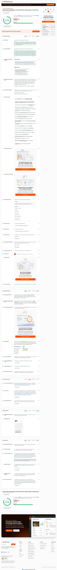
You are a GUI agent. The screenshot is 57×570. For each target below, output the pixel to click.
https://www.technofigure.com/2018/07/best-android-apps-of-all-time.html (21, 10)
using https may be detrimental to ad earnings (24, 394)
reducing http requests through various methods (27, 342)
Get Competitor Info (25, 194)
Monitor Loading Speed (25, 336)
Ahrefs (52, 543)
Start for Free (48, 21)
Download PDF (6, 494)
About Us (20, 551)
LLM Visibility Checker (31, 551)
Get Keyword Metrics (25, 169)
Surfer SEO (53, 551)
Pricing (20, 545)
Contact (20, 556)
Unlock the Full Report (50, 4)
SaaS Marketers (42, 548)
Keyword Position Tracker (32, 548)
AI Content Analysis (31, 543)
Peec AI (52, 545)
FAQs (20, 553)
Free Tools (20, 543)
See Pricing (16, 530)
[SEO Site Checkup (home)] (7, 1)
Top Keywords (30, 556)
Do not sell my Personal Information (29, 569)
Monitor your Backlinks (25, 279)
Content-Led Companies (43, 543)
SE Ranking (53, 548)
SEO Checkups (21, 554)
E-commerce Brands (43, 545)
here (20, 483)
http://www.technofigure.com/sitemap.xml (22, 231)
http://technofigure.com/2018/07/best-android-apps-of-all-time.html (25, 384)
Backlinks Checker (30, 545)
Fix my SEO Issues (36, 31)
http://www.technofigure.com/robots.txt (22, 225)
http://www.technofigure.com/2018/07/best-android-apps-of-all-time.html (25, 383)
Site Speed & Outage (31, 553)
